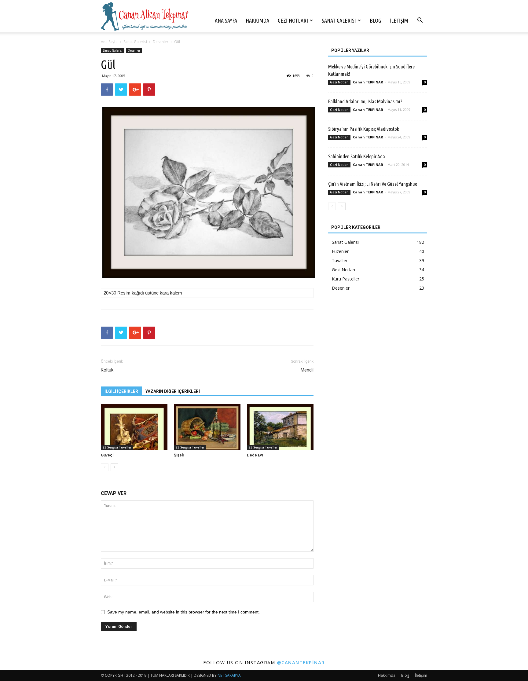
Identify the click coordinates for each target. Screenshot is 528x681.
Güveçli (107, 455)
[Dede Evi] (280, 427)
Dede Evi (255, 455)
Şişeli (179, 455)
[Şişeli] (207, 427)
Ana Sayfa (226, 20)
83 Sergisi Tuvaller (117, 447)
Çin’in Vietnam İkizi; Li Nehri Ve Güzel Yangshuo (372, 184)
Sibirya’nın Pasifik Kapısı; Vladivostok (363, 129)
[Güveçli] (134, 427)
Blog (375, 20)
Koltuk (107, 370)
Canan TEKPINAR (368, 82)
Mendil (307, 370)
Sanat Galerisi (339, 20)
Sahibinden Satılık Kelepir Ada (356, 156)
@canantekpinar (301, 662)
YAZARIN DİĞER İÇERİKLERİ (172, 391)
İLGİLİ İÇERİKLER (121, 391)
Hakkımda (257, 20)
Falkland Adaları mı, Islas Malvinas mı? (365, 101)
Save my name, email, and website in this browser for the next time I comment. (183, 612)
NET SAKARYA (229, 675)
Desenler (160, 41)
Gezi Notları (293, 20)
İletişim (399, 20)
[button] (420, 21)
